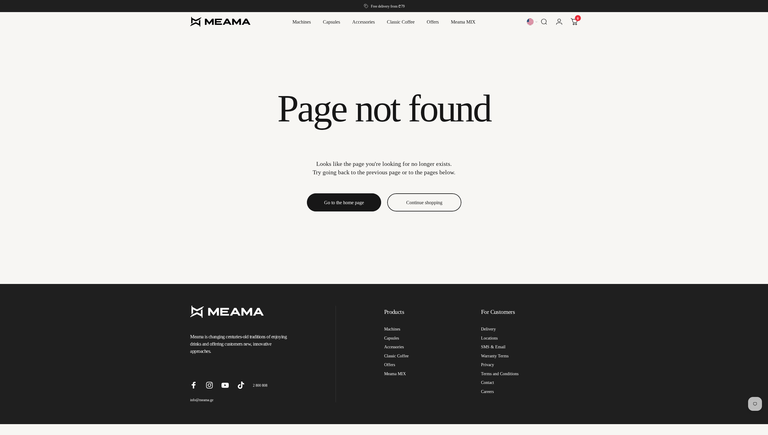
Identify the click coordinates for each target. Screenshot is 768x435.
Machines (392, 329)
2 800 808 (260, 385)
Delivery (488, 329)
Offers (389, 364)
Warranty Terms (494, 356)
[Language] (532, 22)
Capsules (391, 338)
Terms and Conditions (499, 373)
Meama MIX (395, 373)
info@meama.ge (201, 399)
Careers (487, 391)
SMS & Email (493, 347)
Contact (487, 382)
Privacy (487, 364)
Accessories (394, 347)
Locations (489, 338)
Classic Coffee (396, 356)
